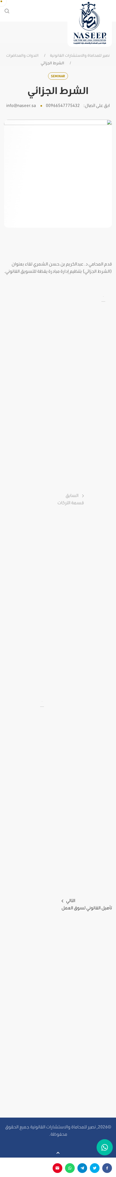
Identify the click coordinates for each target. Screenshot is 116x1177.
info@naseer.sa (21, 105)
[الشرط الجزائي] (58, 173)
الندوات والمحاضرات (22, 55)
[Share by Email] (57, 1168)
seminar (58, 76)
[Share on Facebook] (107, 1168)
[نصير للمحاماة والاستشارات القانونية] (89, 23)
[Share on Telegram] (82, 1168)
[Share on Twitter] (95, 1168)
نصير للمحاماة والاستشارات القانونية (80, 55)
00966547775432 (63, 105)
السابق (70, 498)
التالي (87, 903)
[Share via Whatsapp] (70, 1168)
